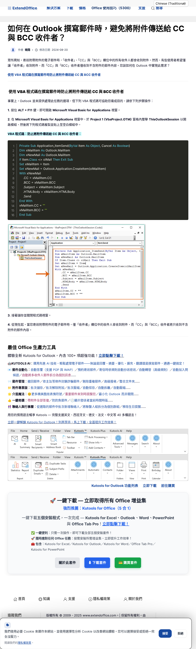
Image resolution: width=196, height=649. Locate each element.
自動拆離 (104, 388)
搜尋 (159, 8)
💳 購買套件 (127, 550)
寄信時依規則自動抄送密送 (117, 370)
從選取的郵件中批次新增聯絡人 (58, 407)
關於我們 (135, 586)
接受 (165, 633)
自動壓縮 (119, 388)
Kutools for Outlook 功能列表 (114, 473)
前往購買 (168, 473)
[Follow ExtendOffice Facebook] (11, 612)
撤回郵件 (34, 381)
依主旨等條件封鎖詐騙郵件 (61, 381)
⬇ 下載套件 (97, 550)
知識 (46, 586)
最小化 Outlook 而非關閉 (116, 394)
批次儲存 (37, 388)
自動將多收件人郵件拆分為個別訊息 (46, 375)
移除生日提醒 (131, 407)
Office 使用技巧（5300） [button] (112, 8)
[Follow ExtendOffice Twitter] (19, 612)
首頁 (21, 586)
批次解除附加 (55, 388)
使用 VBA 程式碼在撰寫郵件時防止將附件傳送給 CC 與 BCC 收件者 (54, 75)
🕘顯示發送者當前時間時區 (89, 400)
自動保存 (89, 388)
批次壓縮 (73, 388)
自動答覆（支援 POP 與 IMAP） (53, 370)
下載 (69, 8)
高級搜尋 (110, 381)
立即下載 (150, 473)
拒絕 (180, 633)
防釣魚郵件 (59, 400)
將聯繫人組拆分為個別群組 (101, 407)
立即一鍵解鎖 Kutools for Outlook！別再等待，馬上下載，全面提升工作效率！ (62, 422)
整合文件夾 (127, 381)
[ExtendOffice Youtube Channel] (28, 612)
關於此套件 (67, 550)
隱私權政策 (101, 586)
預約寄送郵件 (87, 370)
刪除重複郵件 (92, 381)
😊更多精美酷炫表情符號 (45, 394)
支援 (141, 8)
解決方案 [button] (53, 8)
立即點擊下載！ (111, 355)
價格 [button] (82, 8)
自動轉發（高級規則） (154, 370)
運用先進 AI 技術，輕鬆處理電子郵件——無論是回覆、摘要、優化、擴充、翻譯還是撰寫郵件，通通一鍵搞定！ (109, 363)
